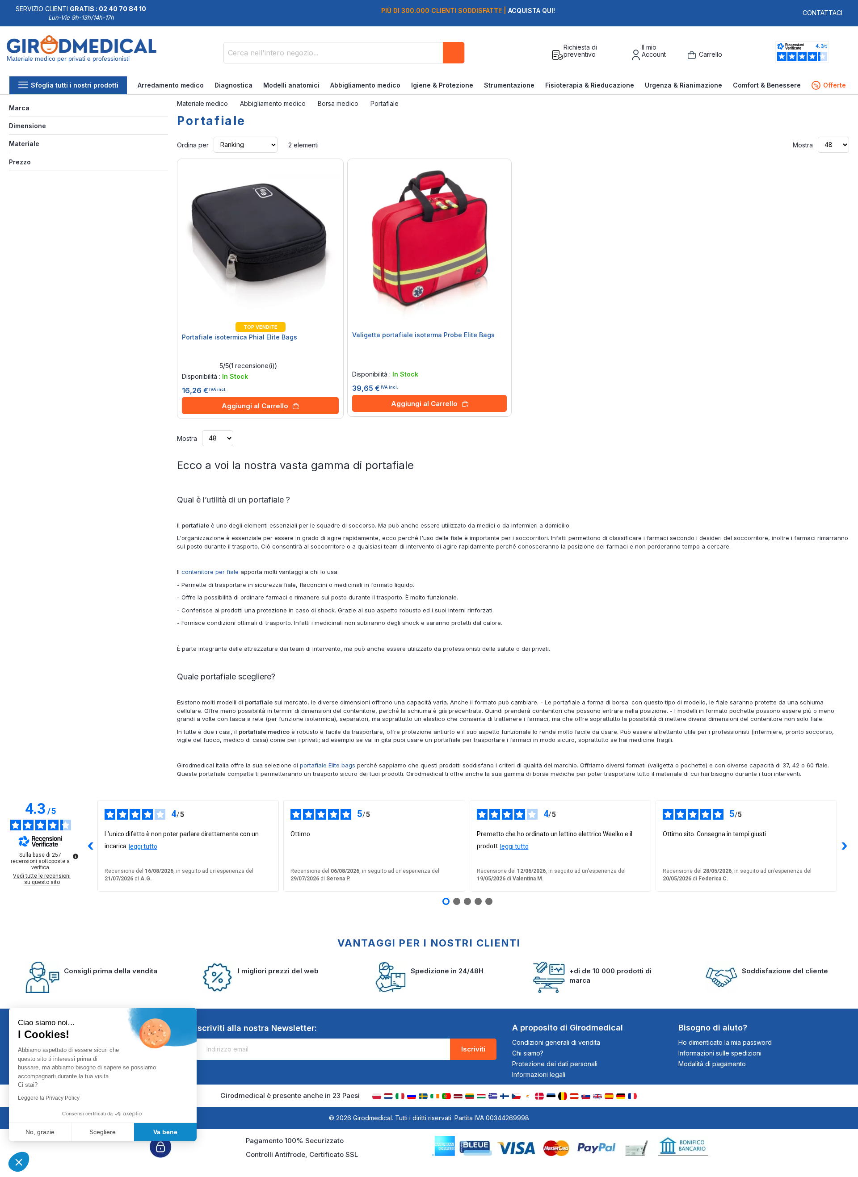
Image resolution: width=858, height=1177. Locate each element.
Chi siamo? (527, 1053)
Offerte (829, 85)
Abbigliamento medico (365, 85)
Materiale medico (203, 103)
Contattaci (822, 13)
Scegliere (102, 1131)
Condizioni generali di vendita (556, 1042)
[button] (18, 1162)
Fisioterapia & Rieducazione (589, 85)
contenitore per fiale (210, 571)
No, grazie (40, 1131)
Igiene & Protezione (442, 85)
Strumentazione (509, 85)
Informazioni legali (538, 1074)
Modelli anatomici (291, 85)
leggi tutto (143, 846)
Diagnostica (233, 85)
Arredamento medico (171, 85)
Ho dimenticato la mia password (725, 1042)
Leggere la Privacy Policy (49, 1098)
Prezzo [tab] (20, 162)
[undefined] (75, 856)
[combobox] (344, 52)
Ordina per (193, 144)
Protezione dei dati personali (554, 1064)
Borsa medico (339, 103)
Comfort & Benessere (767, 85)
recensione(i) (253, 366)
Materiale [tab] (24, 143)
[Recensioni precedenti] (90, 846)
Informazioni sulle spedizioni (719, 1053)
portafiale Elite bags (328, 765)
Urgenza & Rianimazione (683, 85)
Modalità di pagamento (712, 1064)
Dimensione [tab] (27, 125)
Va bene (165, 1131)
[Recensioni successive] (844, 846)
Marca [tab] (19, 108)
